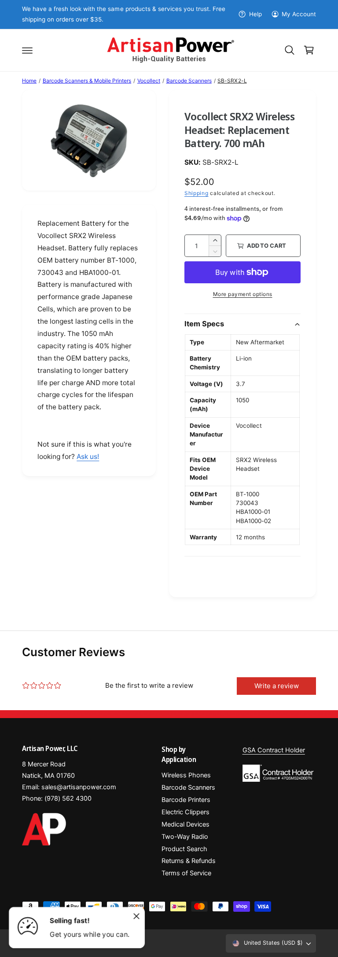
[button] (27, 50)
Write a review (276, 686)
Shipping (196, 193)
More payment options (242, 294)
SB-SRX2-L (231, 80)
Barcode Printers (186, 800)
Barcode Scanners (189, 80)
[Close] (136, 916)
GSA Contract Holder (273, 750)
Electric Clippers (185, 812)
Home (29, 80)
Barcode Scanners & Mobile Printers (87, 80)
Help (255, 14)
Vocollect (148, 80)
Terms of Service (186, 873)
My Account (299, 14)
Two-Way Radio (185, 837)
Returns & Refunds (189, 861)
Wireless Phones (186, 775)
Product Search (184, 849)
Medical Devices (185, 824)
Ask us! (88, 456)
